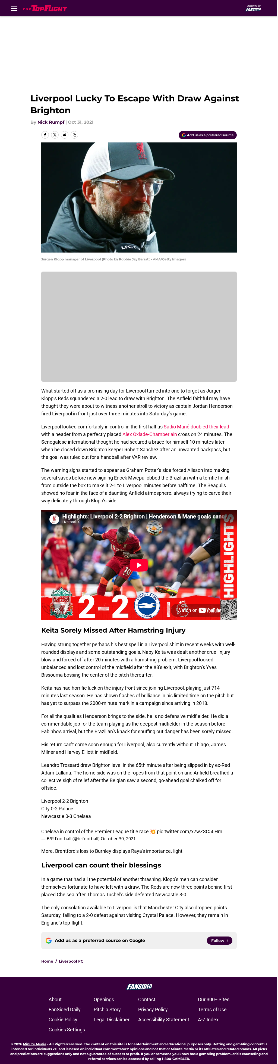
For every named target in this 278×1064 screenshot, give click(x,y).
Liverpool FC (71, 961)
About (55, 999)
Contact (146, 999)
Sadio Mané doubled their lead (196, 427)
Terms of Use (212, 1009)
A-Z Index (208, 1019)
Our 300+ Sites (213, 999)
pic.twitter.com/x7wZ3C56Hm (189, 831)
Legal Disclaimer (111, 1019)
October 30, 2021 (118, 839)
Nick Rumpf (50, 122)
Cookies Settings (67, 1029)
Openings (104, 999)
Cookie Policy (63, 1019)
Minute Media (34, 1044)
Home (47, 961)
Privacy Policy (153, 1009)
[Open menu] (14, 8)
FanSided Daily (65, 1009)
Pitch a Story (107, 1009)
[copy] (74, 135)
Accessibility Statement (163, 1019)
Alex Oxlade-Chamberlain (149, 434)
